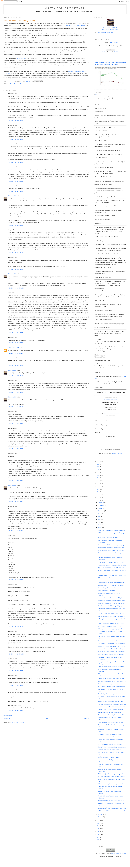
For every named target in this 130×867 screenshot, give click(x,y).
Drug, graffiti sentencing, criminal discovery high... (112, 681)
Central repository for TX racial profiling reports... (111, 606)
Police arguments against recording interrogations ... (112, 784)
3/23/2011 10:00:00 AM (16, 376)
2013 (98, 495)
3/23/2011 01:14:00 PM (15, 531)
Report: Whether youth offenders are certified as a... (112, 603)
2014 (98, 492)
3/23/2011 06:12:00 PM (15, 580)
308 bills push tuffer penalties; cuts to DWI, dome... (112, 600)
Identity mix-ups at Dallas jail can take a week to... (111, 654)
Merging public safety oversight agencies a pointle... (112, 646)
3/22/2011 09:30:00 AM (16, 269)
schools (23, 83)
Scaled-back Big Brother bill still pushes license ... (111, 530)
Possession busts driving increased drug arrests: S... (111, 709)
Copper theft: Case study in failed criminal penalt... (112, 678)
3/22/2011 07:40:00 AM (16, 120)
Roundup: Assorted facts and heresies (108, 641)
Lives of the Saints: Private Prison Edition (109, 737)
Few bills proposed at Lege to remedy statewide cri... (112, 684)
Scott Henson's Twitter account (105, 32)
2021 (98, 472)
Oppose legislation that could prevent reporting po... (112, 744)
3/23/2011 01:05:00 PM (15, 501)
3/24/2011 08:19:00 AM (16, 627)
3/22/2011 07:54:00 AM (16, 139)
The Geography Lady (13, 347)
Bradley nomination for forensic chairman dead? (111, 801)
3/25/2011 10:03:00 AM (16, 685)
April (99, 525)
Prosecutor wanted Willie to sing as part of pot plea (112, 545)
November (101, 505)
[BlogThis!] (37, 81)
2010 (98, 820)
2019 (98, 478)
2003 (98, 840)
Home (46, 718)
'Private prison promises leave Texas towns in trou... (112, 575)
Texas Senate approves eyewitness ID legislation (111, 666)
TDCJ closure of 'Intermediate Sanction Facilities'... (112, 811)
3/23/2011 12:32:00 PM (15, 449)
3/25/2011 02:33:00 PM (15, 710)
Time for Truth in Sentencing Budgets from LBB (111, 613)
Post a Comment (8, 715)
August (100, 514)
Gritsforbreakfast (12, 196)
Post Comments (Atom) (17, 722)
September (101, 511)
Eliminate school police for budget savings (109, 626)
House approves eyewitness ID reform (108, 537)
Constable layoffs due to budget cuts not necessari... (111, 694)
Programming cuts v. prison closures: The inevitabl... (112, 565)
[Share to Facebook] (41, 81)
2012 (98, 497)
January (100, 817)
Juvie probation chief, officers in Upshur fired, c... (111, 649)
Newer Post (7, 718)
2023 (98, 467)
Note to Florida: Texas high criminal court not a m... (112, 643)
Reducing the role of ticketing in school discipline (111, 550)
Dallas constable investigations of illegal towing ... (111, 623)
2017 (98, 483)
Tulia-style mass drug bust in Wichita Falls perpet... (112, 582)
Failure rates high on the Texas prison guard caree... (112, 707)
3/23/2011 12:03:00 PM (15, 423)
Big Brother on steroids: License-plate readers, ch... (112, 568)
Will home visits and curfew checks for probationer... (112, 686)
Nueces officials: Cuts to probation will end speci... (111, 585)
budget (11, 83)
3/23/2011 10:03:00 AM (16, 392)
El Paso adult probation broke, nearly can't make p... (112, 776)
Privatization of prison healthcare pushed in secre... (111, 547)
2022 (98, 469)
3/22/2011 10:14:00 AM (16, 288)
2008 (98, 826)
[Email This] (35, 81)
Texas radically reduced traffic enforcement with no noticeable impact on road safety (110, 63)
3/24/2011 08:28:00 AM (16, 654)
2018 (98, 481)
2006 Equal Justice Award (110, 399)
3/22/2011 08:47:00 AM (16, 191)
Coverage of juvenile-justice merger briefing (110, 734)
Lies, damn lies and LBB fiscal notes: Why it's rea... (112, 598)
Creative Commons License (118, 853)
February (100, 814)
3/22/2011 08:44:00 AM (16, 181)
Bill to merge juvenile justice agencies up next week (112, 774)
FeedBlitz (116, 52)
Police (16, 83)
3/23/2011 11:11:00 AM (16, 407)
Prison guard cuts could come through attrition (110, 722)
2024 (98, 464)
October (100, 508)
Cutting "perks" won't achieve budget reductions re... (112, 747)
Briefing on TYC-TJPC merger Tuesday (108, 757)
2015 (98, 489)
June (99, 519)
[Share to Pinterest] (42, 81)
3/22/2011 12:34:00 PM (15, 333)
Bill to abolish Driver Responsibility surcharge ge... (112, 651)
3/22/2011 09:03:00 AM (16, 252)
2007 (98, 829)
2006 (98, 831)
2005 (98, 834)
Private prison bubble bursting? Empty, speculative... (112, 715)
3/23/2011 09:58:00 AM (16, 365)
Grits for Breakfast (65, 8)
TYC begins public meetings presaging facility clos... (112, 629)
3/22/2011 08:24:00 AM (16, 162)
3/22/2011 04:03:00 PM (15, 343)
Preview (104, 52)
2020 (98, 475)
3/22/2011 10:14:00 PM (15, 353)
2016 (98, 486)
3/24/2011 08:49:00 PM (15, 671)
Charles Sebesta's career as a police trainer (109, 750)
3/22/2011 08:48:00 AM (16, 225)
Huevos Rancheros (117, 454)
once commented (20, 58)
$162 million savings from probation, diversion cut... (112, 704)
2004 (98, 837)
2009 (98, 823)
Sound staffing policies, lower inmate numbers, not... (112, 588)
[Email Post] (32, 81)
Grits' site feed (114, 42)
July (99, 516)
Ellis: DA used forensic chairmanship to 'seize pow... (112, 808)
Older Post (86, 718)
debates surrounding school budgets (75, 25)
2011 (98, 500)
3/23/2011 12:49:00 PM (15, 480)
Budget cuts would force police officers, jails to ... (111, 701)
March (100, 528)
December (101, 502)
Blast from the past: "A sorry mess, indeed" (109, 712)
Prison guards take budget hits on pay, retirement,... (112, 562)
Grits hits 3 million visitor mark (106, 590)
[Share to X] (39, 81)
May (99, 522)
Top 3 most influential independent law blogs (113, 413)
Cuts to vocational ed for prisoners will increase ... (111, 616)
